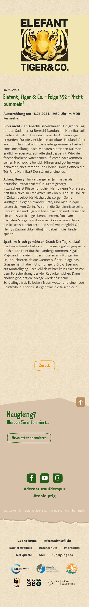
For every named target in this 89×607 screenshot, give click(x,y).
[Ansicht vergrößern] (44, 323)
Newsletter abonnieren (29, 438)
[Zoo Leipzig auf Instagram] (58, 478)
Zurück (44, 365)
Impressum (72, 548)
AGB (42, 555)
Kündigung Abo (62, 555)
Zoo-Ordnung (27, 541)
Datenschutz (48, 548)
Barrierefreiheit (20, 548)
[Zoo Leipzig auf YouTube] (44, 478)
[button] (81, 588)
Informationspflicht (57, 541)
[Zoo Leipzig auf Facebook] (31, 478)
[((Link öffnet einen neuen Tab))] (20, 569)
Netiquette (24, 555)
